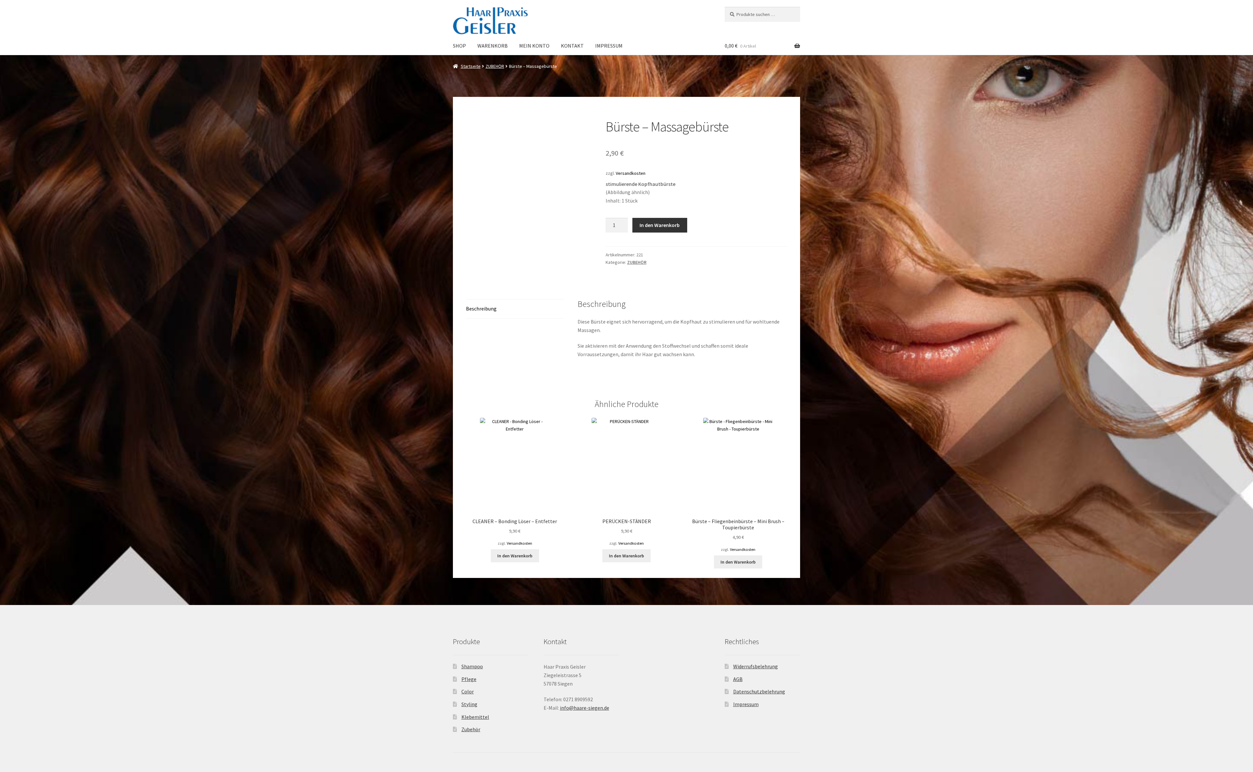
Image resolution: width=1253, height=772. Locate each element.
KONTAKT (572, 45)
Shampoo (472, 666)
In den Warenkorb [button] (515, 556)
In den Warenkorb (660, 225)
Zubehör (470, 729)
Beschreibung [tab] (481, 308)
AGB (738, 679)
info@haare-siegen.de (584, 707)
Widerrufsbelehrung (755, 666)
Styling (469, 704)
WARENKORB (492, 45)
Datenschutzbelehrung (759, 691)
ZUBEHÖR (495, 66)
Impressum (746, 704)
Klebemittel (475, 717)
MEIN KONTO (534, 45)
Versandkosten (630, 173)
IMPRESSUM (609, 45)
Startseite (471, 66)
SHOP (459, 45)
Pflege (468, 679)
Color (467, 691)
